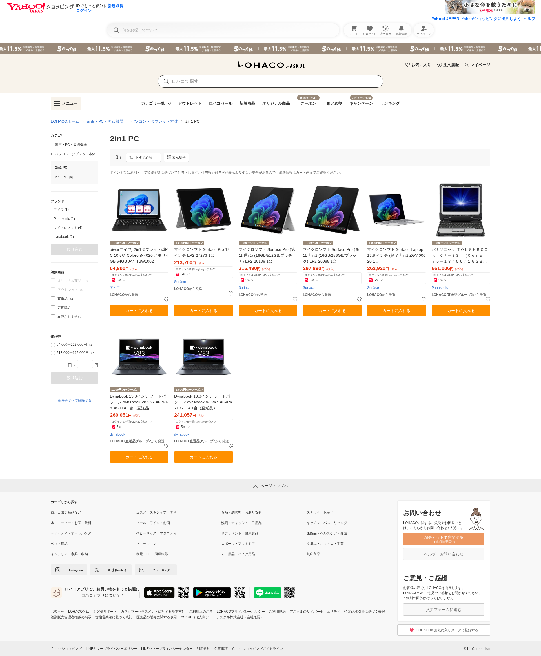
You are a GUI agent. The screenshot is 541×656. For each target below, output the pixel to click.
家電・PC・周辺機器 (105, 121)
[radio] (53, 345)
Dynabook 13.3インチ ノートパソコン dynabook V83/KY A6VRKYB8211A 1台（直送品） (139, 402)
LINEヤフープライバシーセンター (167, 648)
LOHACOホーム (65, 121)
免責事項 (221, 648)
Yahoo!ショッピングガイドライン (257, 648)
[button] (143, 157)
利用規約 (203, 648)
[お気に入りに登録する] (166, 299)
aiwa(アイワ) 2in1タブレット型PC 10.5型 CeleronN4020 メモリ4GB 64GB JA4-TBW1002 (139, 255)
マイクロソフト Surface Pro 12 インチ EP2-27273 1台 (202, 252)
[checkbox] (53, 298)
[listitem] (74, 144)
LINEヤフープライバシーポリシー (111, 648)
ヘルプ (529, 18)
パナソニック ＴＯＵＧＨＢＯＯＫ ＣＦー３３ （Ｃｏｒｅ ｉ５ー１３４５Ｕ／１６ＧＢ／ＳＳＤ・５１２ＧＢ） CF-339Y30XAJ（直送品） (460, 255)
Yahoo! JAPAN (445, 18)
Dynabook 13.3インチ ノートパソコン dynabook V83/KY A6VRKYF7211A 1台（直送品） (203, 402)
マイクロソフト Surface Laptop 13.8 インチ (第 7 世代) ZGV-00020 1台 (396, 255)
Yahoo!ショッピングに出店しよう (491, 18)
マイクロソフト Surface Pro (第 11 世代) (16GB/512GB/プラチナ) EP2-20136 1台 (267, 255)
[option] (74, 210)
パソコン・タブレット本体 (154, 121)
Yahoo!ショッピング (66, 648)
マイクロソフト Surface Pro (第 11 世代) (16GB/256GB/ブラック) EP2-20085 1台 (331, 255)
